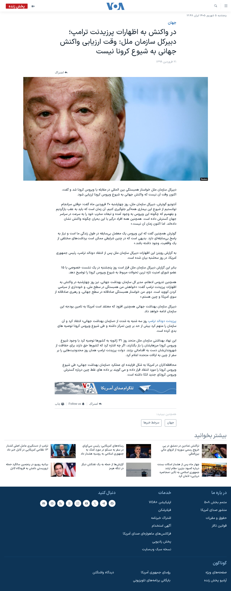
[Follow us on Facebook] (112, 503)
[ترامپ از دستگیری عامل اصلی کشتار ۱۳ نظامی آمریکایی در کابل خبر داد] (63, 451)
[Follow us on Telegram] (103, 503)
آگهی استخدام (161, 526)
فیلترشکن (164, 510)
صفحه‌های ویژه (216, 572)
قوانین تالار (219, 526)
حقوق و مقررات (216, 518)
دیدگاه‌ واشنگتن (103, 572)
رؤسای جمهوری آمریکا (155, 572)
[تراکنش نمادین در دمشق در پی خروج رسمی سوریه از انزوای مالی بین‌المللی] (214, 451)
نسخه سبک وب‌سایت (156, 549)
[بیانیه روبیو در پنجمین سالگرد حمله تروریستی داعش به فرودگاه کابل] (63, 470)
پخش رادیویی (161, 541)
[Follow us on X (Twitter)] (94, 503)
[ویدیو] (33, 6)
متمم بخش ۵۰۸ (215, 502)
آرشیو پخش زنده (215, 580)
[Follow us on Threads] (69, 503)
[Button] (61, 72)
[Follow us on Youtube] (86, 503)
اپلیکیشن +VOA (160, 502)
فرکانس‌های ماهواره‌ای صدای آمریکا (147, 533)
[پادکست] (52, 503)
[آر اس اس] (60, 503)
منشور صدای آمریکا (214, 510)
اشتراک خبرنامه (161, 518)
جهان (172, 23)
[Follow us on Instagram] (77, 503)
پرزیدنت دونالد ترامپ (162, 321)
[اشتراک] (43, 503)
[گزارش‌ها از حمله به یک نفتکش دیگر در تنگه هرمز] (138, 470)
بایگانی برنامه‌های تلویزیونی (151, 580)
